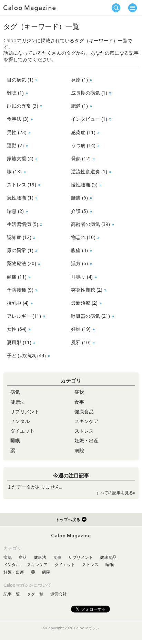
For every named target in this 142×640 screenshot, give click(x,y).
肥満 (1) (79, 105)
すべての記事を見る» (115, 493)
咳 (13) (14, 171)
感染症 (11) (83, 132)
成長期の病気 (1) (89, 92)
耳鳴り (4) (82, 276)
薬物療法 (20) (21, 263)
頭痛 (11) (17, 276)
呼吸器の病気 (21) (90, 316)
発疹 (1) (79, 79)
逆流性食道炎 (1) (89, 171)
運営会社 (58, 594)
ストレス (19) (21, 184)
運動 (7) (15, 145)
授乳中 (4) (18, 303)
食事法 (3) (18, 119)
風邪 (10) (81, 342)
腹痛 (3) (79, 250)
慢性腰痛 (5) (84, 184)
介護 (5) (79, 211)
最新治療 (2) (84, 303)
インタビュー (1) (89, 119)
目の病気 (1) (20, 79)
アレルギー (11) (24, 316)
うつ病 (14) (83, 145)
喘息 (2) (15, 211)
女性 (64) (17, 329)
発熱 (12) (81, 158)
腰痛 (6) (79, 197)
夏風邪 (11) (19, 342)
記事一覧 (11, 594)
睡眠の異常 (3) (22, 105)
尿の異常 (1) (20, 250)
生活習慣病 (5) (22, 224)
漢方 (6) (79, 263)
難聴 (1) (15, 92)
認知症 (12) (19, 237)
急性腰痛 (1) (20, 197)
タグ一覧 (35, 594)
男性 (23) (17, 132)
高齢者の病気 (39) (90, 224)
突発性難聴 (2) (86, 289)
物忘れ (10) (83, 237)
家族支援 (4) (20, 158)
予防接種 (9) (20, 289)
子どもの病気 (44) (26, 355)
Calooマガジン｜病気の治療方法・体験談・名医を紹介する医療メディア (29, 8)
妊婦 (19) (81, 329)
